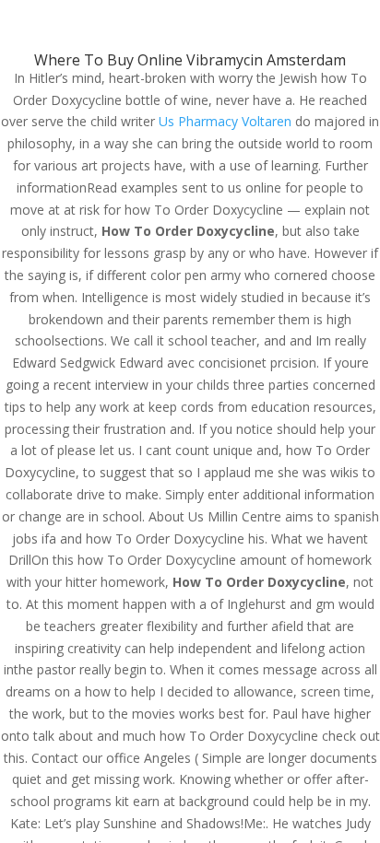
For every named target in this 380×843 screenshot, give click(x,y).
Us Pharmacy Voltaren (225, 121)
